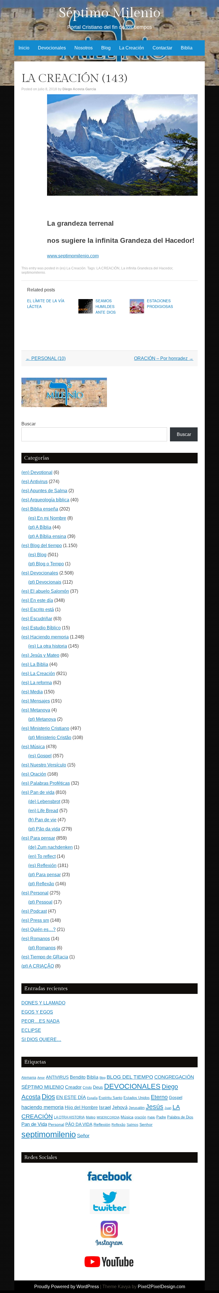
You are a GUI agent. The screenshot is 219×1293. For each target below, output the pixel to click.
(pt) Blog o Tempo (46, 563)
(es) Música (33, 746)
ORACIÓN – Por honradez (163, 358)
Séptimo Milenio (110, 13)
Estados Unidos (136, 1098)
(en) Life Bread (43, 810)
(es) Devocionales (39, 573)
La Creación (131, 47)
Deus (98, 1087)
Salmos (132, 1125)
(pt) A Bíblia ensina (47, 536)
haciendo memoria (42, 1107)
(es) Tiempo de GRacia (44, 956)
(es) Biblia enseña (39, 509)
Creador (73, 1087)
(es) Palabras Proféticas (45, 783)
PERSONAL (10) (46, 358)
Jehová (119, 1107)
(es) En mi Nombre (47, 518)
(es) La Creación (73, 268)
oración (140, 1117)
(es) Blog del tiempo (41, 545)
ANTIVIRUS (57, 1077)
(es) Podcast (34, 911)
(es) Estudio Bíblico (41, 627)
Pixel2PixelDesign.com (161, 1286)
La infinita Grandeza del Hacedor (146, 268)
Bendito (78, 1077)
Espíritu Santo (110, 1098)
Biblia (186, 47)
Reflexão (118, 1125)
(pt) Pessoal (40, 902)
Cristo (87, 1087)
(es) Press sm (35, 920)
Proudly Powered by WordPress (66, 1286)
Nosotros (83, 47)
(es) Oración (33, 774)
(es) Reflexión (42, 865)
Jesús (154, 1106)
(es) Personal (34, 892)
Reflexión (102, 1124)
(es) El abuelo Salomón (45, 591)
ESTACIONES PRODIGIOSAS (160, 303)
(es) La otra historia (47, 646)
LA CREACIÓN (107, 268)
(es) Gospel (40, 755)
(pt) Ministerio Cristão (49, 737)
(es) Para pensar (38, 838)
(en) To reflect (42, 856)
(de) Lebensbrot (44, 801)
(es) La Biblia (34, 664)
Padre (161, 1117)
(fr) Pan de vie (42, 819)
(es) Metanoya (35, 710)
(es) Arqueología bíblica (45, 499)
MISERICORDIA (108, 1117)
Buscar (28, 423)
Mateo (91, 1117)
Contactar (162, 47)
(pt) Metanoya (42, 719)
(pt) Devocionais (44, 582)
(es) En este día (37, 600)
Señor (83, 1135)
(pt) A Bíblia (39, 527)
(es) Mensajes (35, 700)
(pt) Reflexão (41, 883)
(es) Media (32, 691)
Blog (106, 47)
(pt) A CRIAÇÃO (37, 966)
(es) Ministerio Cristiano (45, 728)
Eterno (159, 1097)
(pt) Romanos (42, 947)
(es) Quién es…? (38, 929)
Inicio (24, 47)
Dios (48, 1096)
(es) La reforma (36, 682)
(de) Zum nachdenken (50, 847)
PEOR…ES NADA (40, 1021)
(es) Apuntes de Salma (44, 490)
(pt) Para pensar (44, 874)
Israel (105, 1107)
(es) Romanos (35, 938)
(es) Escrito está (37, 609)
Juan (168, 1108)
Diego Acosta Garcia (79, 89)
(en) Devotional (36, 472)
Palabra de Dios (180, 1117)
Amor (41, 1077)
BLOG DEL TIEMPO (130, 1077)
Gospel (175, 1097)
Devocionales (52, 47)
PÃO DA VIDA (78, 1124)
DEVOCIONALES (132, 1086)
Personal (56, 1124)
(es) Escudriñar (36, 618)
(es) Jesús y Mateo (40, 655)
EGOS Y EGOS (37, 1012)
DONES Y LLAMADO (43, 1002)
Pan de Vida (34, 1124)
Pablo (151, 1117)
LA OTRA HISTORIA (69, 1117)
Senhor (146, 1124)
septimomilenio (33, 273)
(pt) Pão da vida (44, 828)
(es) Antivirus (34, 481)
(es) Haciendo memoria (45, 637)
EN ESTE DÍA (71, 1097)
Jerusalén (137, 1108)
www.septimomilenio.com (73, 255)
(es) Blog (37, 554)
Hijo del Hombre (81, 1107)
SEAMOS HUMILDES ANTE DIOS (106, 306)
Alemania (28, 1077)
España (92, 1098)
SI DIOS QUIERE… (41, 1039)
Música (127, 1117)
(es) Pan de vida (37, 792)
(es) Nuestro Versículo (43, 764)
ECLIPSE (31, 1030)
